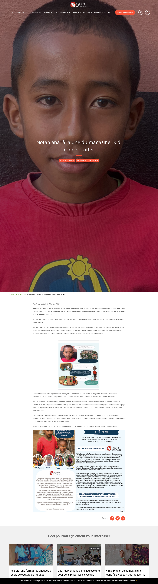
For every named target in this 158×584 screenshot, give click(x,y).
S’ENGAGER (63, 12)
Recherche (147, 12)
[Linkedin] (123, 518)
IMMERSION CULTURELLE (104, 12)
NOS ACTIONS (49, 12)
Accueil (11, 295)
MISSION (86, 12)
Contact (140, 12)
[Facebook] (112, 518)
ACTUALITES (37, 12)
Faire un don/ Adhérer (125, 12)
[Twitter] (117, 518)
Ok (137, 581)
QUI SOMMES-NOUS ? (20, 12)
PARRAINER (76, 12)
